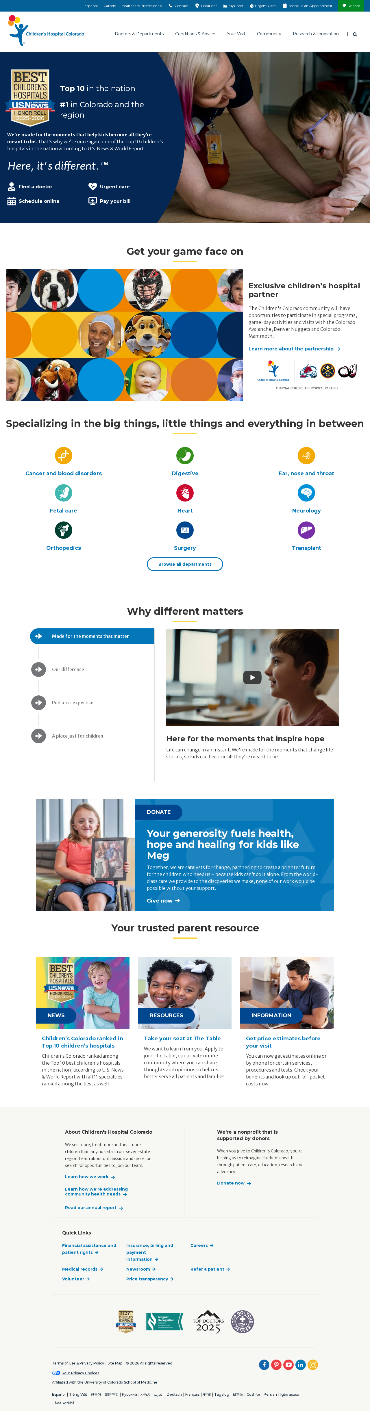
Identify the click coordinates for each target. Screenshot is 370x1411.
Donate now (231, 1183)
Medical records (79, 1269)
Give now (160, 901)
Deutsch (174, 1394)
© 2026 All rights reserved (149, 1363)
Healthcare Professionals (142, 5)
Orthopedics (63, 548)
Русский (129, 1394)
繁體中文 (112, 1394)
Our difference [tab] (68, 669)
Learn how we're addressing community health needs (96, 1192)
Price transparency (147, 1279)
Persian (270, 1394)
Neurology (306, 511)
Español (91, 5)
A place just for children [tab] (77, 736)
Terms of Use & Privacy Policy (78, 1363)
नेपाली (207, 1394)
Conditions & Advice (195, 33)
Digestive (185, 473)
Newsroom (138, 1269)
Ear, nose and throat (306, 473)
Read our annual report (90, 1207)
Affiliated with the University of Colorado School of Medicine (104, 1382)
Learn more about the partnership (291, 349)
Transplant (306, 548)
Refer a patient (207, 1269)
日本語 (238, 1394)
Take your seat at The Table (182, 1038)
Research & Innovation (316, 33)
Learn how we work (86, 1176)
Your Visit (236, 33)
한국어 (96, 1394)
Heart (185, 511)
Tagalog (221, 1394)
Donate (353, 5)
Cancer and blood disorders (63, 473)
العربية (158, 1394)
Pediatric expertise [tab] (72, 703)
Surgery (185, 548)
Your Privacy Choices (80, 1373)
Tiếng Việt (78, 1394)
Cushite (253, 1394)
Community (269, 33)
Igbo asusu (289, 1394)
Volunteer (73, 1279)
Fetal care (63, 511)
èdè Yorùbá (64, 1403)
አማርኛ (145, 1394)
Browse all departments (185, 564)
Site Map (115, 1363)
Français (192, 1394)
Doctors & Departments (139, 33)
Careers (109, 5)
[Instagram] (313, 1365)
